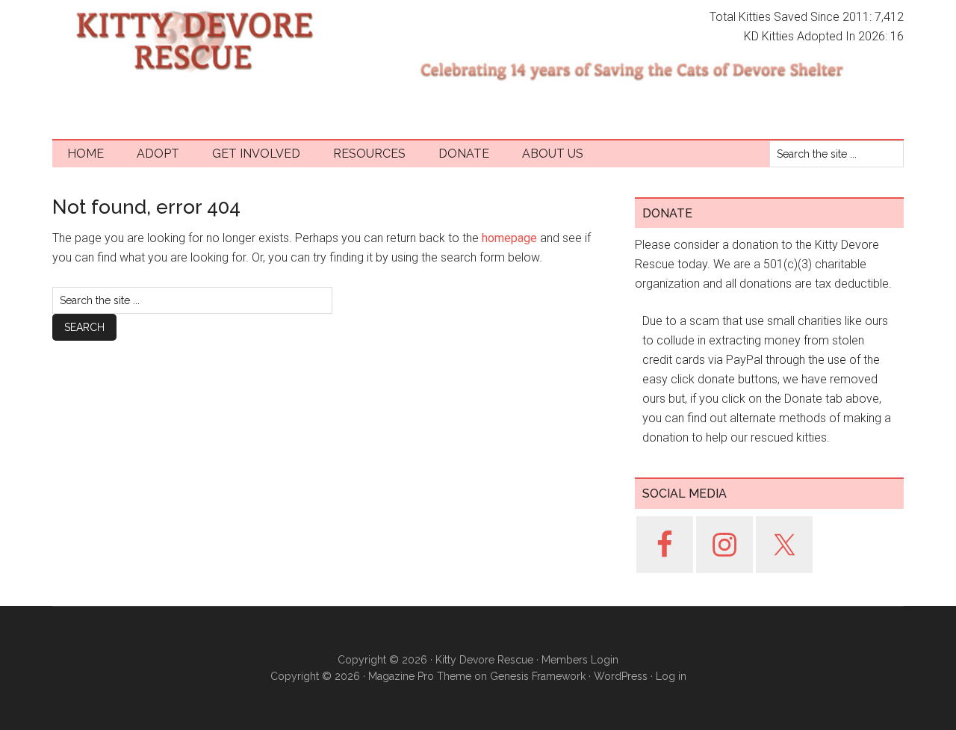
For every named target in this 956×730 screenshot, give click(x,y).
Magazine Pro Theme (419, 676)
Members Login (579, 660)
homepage (509, 238)
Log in (671, 676)
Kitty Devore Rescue (194, 41)
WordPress (621, 676)
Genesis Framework (538, 676)
